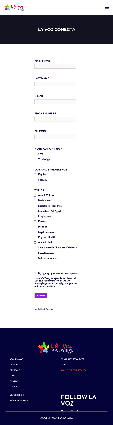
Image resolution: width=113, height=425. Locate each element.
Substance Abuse (47, 258)
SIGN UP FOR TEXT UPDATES (73, 370)
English (42, 174)
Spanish (42, 180)
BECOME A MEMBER (19, 400)
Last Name (41, 78)
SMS (41, 154)
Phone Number (46, 113)
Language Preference (51, 169)
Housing (42, 227)
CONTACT (14, 381)
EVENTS (64, 364)
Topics (39, 190)
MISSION (14, 364)
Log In (37, 309)
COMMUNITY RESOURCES (72, 359)
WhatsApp (44, 159)
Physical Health (46, 237)
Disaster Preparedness (50, 206)
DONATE (13, 386)
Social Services (46, 253)
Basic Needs (44, 200)
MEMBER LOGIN (17, 395)
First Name (42, 60)
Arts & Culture (46, 195)
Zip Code (40, 131)
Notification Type (48, 148)
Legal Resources (46, 232)
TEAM (12, 375)
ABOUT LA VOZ (16, 359)
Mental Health (46, 242)
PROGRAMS (15, 370)
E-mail (38, 95)
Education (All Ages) (49, 211)
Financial (43, 221)
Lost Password (47, 309)
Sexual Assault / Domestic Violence (57, 248)
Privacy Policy (51, 280)
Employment (45, 216)
